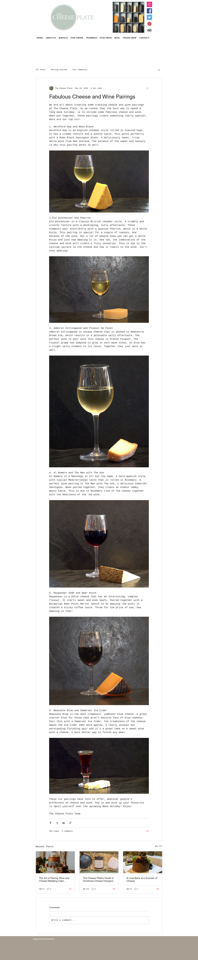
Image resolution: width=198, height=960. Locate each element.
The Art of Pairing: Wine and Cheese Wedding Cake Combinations (54, 879)
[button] (159, 70)
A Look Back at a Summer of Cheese (141, 879)
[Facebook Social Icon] (149, 10)
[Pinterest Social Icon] (149, 23)
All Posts (40, 70)
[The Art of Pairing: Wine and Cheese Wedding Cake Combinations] (55, 862)
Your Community (79, 70)
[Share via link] (70, 823)
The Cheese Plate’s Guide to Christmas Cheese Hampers (98, 879)
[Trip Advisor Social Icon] (149, 30)
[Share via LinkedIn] (63, 823)
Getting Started (59, 70)
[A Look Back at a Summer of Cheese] (142, 862)
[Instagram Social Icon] (149, 4)
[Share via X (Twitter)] (57, 823)
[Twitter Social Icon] (149, 17)
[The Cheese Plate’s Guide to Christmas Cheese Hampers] (99, 862)
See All (158, 846)
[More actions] (147, 88)
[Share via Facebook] (50, 823)
